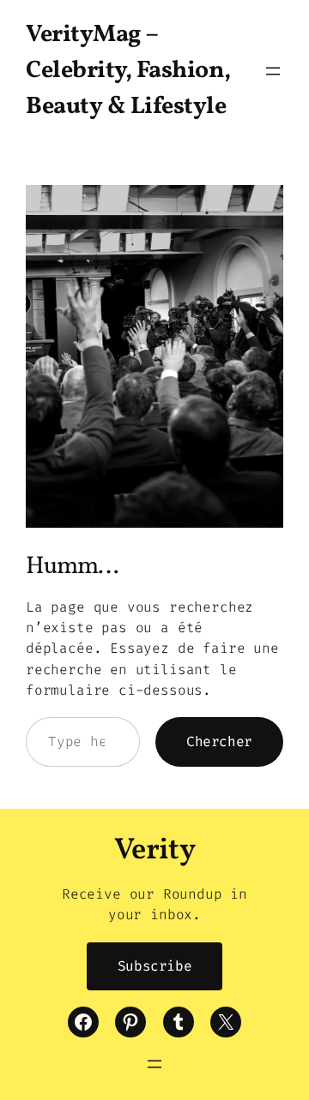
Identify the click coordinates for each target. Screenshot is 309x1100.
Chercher (219, 741)
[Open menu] (273, 71)
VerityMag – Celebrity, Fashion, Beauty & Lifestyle (128, 70)
